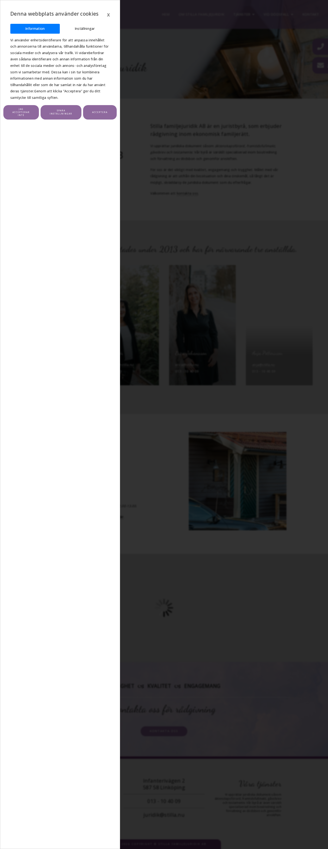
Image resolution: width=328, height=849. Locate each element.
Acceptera (100, 112)
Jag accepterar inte (21, 112)
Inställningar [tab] (85, 28)
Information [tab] (35, 28)
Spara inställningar (61, 112)
